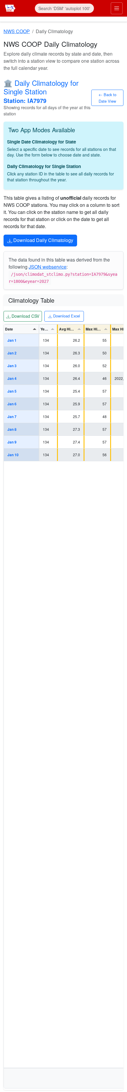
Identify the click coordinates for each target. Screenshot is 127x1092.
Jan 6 (12, 404)
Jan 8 (12, 429)
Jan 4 (12, 378)
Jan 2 (12, 353)
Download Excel (66, 316)
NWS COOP (17, 31)
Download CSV (24, 316)
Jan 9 (12, 442)
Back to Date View (107, 97)
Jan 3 (12, 365)
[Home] (10, 7)
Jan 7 (12, 416)
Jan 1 (12, 340)
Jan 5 (12, 391)
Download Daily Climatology (42, 240)
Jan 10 (13, 454)
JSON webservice (47, 266)
